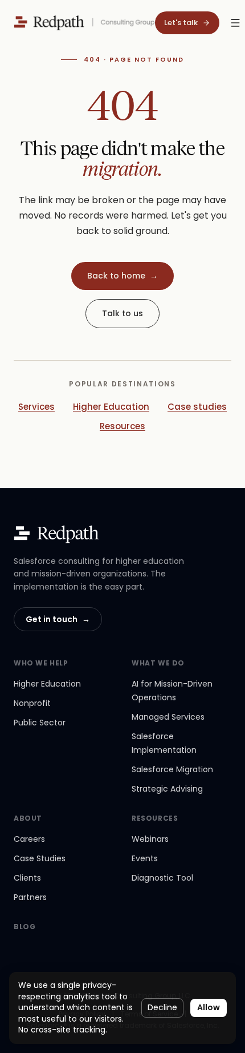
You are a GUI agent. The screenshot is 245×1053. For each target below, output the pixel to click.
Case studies (197, 407)
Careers (29, 839)
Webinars (150, 839)
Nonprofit (32, 703)
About (28, 818)
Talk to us (122, 313)
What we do (158, 663)
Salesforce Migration (172, 769)
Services (36, 407)
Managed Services (168, 717)
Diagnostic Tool (162, 877)
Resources (122, 426)
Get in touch (58, 619)
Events (145, 858)
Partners (30, 897)
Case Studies (40, 858)
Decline (162, 1007)
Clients (27, 877)
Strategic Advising (167, 788)
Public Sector (40, 722)
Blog (24, 926)
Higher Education (111, 407)
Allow (208, 1007)
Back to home (122, 275)
